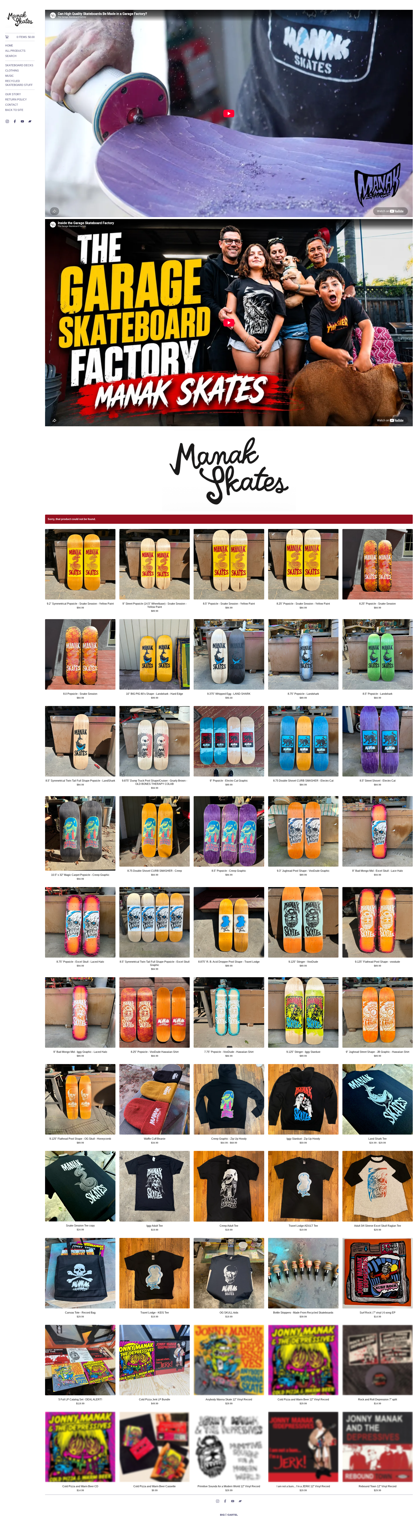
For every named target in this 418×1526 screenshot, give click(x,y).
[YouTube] (22, 121)
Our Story (13, 94)
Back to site (14, 110)
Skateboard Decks (19, 65)
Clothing (12, 70)
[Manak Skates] (20, 19)
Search (10, 56)
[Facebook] (15, 121)
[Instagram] (7, 121)
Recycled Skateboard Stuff (19, 83)
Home (9, 45)
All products (15, 50)
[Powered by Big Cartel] (229, 1514)
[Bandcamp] (30, 121)
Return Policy (16, 99)
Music (9, 75)
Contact (11, 104)
